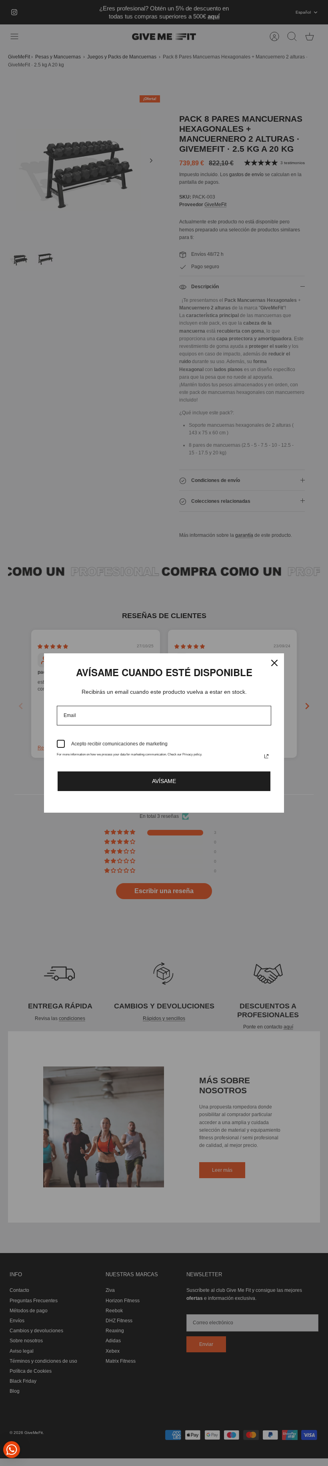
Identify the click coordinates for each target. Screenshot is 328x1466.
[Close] (274, 663)
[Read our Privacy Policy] (266, 756)
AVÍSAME (164, 781)
